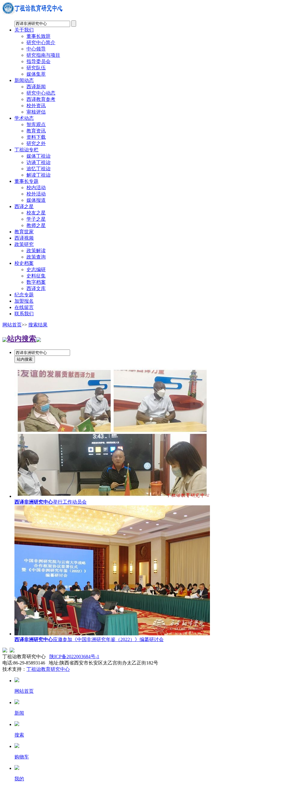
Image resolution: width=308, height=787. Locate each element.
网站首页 (12, 324)
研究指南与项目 (43, 55)
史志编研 (36, 269)
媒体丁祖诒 (38, 156)
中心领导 (36, 48)
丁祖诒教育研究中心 (48, 669)
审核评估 (36, 111)
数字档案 (36, 282)
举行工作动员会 (50, 501)
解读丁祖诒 (38, 174)
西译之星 (24, 206)
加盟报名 (24, 301)
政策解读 (36, 250)
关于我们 (24, 29)
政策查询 (36, 256)
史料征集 (36, 275)
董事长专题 (26, 181)
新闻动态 (24, 80)
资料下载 (36, 137)
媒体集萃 (36, 74)
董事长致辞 (38, 36)
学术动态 (24, 118)
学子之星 (36, 219)
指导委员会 (38, 61)
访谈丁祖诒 (38, 162)
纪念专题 (24, 294)
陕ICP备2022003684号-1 (74, 656)
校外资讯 (36, 105)
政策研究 (24, 244)
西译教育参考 (40, 99)
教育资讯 (36, 130)
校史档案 (24, 263)
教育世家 (24, 231)
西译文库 (36, 288)
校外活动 (36, 193)
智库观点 (36, 124)
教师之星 (36, 225)
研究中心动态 (40, 92)
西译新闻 (36, 86)
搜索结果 (38, 324)
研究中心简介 (40, 42)
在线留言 (24, 307)
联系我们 (24, 313)
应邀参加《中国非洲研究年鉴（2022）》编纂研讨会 (89, 639)
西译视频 (24, 238)
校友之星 (36, 212)
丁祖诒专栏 (26, 149)
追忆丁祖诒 (38, 168)
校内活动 (36, 187)
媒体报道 (36, 200)
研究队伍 (36, 67)
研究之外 (36, 143)
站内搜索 (21, 339)
